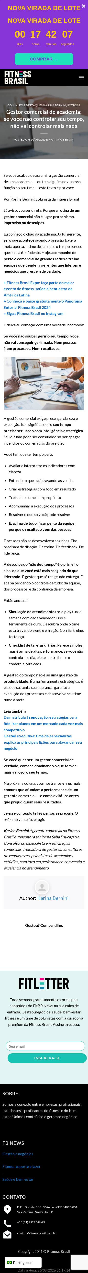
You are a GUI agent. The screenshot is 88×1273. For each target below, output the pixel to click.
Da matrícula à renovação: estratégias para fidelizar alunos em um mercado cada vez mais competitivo (43, 723)
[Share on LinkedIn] (62, 934)
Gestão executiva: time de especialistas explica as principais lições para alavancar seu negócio (43, 741)
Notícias (73, 105)
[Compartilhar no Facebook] (35, 934)
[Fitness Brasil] (28, 77)
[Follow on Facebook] (7, 1129)
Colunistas (16, 105)
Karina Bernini (54, 105)
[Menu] (81, 78)
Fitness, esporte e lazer (21, 1166)
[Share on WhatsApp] (26, 934)
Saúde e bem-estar (17, 1179)
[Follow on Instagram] (16, 1129)
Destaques (34, 105)
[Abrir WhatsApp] (75, 1260)
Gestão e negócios (17, 1153)
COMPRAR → (44, 59)
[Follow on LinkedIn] (25, 1129)
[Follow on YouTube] (33, 1129)
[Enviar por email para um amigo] (53, 934)
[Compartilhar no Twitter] (44, 934)
